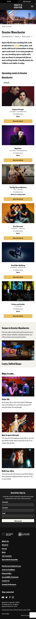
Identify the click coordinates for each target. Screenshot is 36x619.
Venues (17, 37)
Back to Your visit (6, 26)
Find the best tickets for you (11, 566)
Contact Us (6, 581)
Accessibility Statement (10, 577)
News (4, 552)
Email (3, 513)
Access (4, 549)
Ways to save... (26, 37)
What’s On (5, 541)
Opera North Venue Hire (10, 560)
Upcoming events (7, 37)
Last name (5, 508)
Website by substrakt (26, 615)
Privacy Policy (6, 573)
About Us (5, 545)
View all (6, 82)
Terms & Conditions (8, 570)
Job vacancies (7, 556)
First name (5, 502)
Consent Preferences (9, 584)
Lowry (16, 45)
